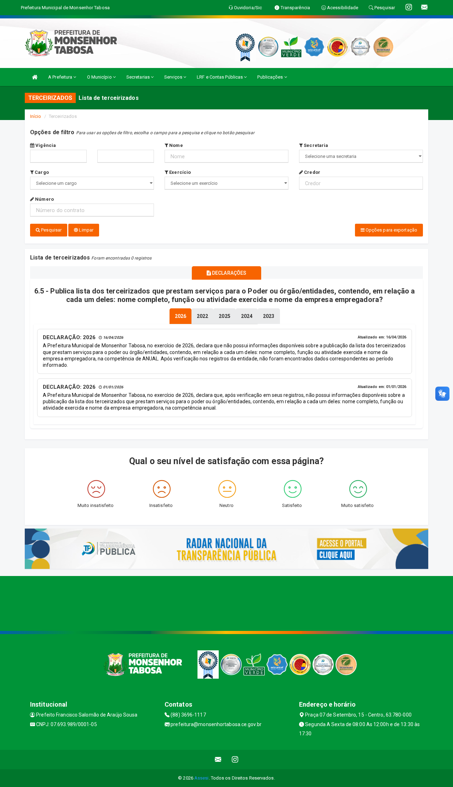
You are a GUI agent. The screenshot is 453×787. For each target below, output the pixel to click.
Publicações (270, 77)
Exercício (179, 172)
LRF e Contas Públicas (220, 77)
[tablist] (180, 316)
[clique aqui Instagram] (235, 759)
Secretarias (138, 77)
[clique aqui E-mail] (218, 759)
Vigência (45, 145)
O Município (100, 77)
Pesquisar (51, 230)
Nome (175, 145)
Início (35, 116)
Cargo (41, 172)
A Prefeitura (60, 77)
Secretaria (315, 145)
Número (44, 199)
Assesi (201, 778)
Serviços (173, 77)
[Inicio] (34, 77)
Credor (311, 172)
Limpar (85, 230)
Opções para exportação (391, 230)
